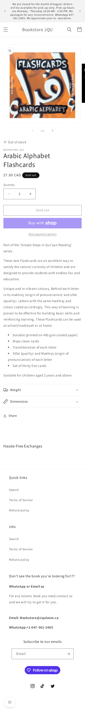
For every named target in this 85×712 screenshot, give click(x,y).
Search (14, 490)
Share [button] (13, 416)
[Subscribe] (68, 654)
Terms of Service (21, 500)
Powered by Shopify (56, 708)
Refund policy (19, 510)
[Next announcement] (80, 11)
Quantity (9, 185)
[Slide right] (53, 131)
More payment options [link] (42, 234)
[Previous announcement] (5, 11)
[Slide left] (33, 131)
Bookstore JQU (35, 708)
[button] (6, 30)
